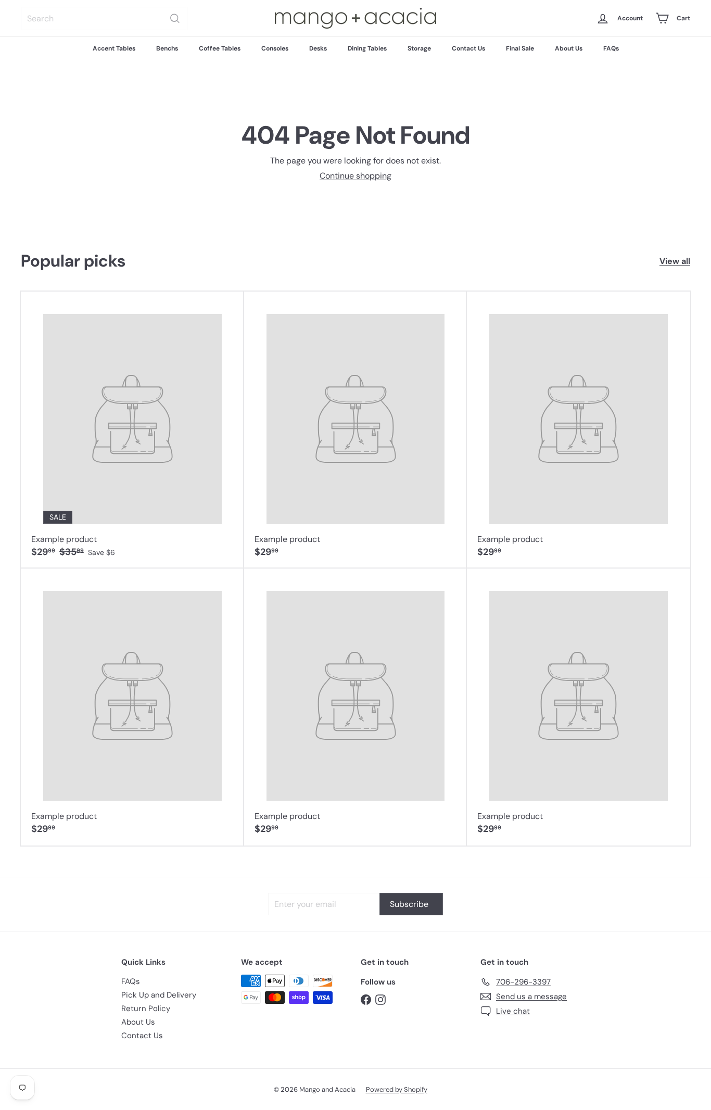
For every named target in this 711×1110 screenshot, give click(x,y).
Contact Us (468, 48)
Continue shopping (355, 175)
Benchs (167, 48)
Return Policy (145, 1008)
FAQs (611, 48)
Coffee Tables (219, 48)
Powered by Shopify (396, 1089)
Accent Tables (114, 48)
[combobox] (104, 18)
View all (674, 261)
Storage (419, 48)
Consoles (274, 48)
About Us (568, 48)
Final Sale (520, 48)
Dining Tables (367, 48)
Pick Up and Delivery (158, 995)
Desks (318, 48)
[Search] (174, 18)
